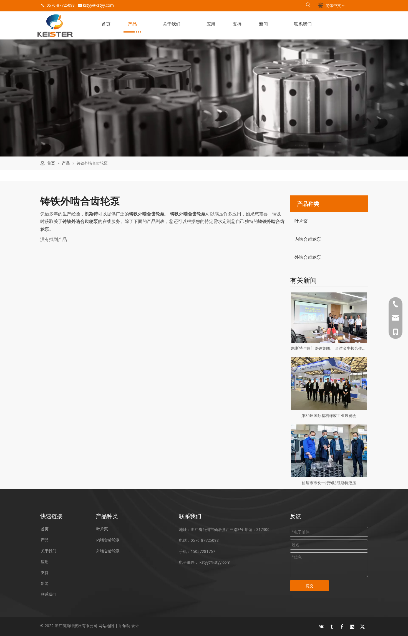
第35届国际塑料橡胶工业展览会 (328, 415)
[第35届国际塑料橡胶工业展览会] (329, 383)
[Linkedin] (352, 626)
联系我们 (48, 594)
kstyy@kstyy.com (98, 5)
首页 (45, 528)
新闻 (45, 583)
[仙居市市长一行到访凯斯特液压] (329, 450)
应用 (45, 561)
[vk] (321, 626)
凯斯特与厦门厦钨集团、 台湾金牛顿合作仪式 (329, 348)
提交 (309, 585)
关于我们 (48, 550)
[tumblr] (332, 626)
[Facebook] (342, 626)
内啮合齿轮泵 (307, 239)
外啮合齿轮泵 (307, 257)
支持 (45, 572)
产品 (45, 539)
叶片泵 (301, 221)
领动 (126, 625)
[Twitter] (362, 626)
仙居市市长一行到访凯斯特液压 (329, 482)
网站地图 (106, 625)
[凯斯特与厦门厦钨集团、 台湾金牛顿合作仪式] (329, 317)
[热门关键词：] (308, 5)
